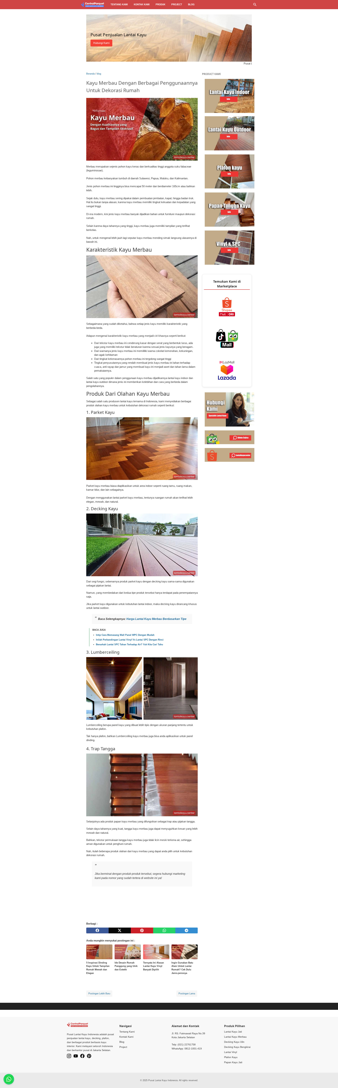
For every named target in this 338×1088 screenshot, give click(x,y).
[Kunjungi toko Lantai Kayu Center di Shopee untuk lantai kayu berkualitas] (229, 454)
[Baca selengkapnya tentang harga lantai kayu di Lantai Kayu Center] (229, 95)
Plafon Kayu (230, 1057)
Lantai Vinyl (230, 1052)
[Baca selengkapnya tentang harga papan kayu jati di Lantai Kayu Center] (229, 209)
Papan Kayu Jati (233, 1062)
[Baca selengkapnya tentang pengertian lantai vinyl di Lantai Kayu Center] (229, 247)
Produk (160, 4)
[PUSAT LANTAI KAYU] (92, 4)
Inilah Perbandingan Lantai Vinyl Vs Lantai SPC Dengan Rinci (130, 639)
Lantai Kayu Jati (233, 1031)
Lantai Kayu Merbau (235, 1036)
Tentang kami (119, 4)
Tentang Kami (127, 1031)
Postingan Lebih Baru (99, 993)
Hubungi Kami (101, 42)
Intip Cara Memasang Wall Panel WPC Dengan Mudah (125, 635)
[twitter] (120, 931)
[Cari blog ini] (255, 4)
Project (176, 4)
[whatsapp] (164, 931)
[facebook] (97, 931)
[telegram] (186, 931)
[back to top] (330, 1080)
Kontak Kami (126, 1036)
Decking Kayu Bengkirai (237, 1047)
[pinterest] (142, 931)
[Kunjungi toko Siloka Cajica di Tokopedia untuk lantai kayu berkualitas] (229, 437)
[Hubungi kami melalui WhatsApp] (229, 409)
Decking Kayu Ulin (234, 1041)
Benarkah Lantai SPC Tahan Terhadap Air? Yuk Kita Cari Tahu (129, 644)
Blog (191, 4)
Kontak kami (142, 4)
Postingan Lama (187, 993)
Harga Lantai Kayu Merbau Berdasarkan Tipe (156, 618)
